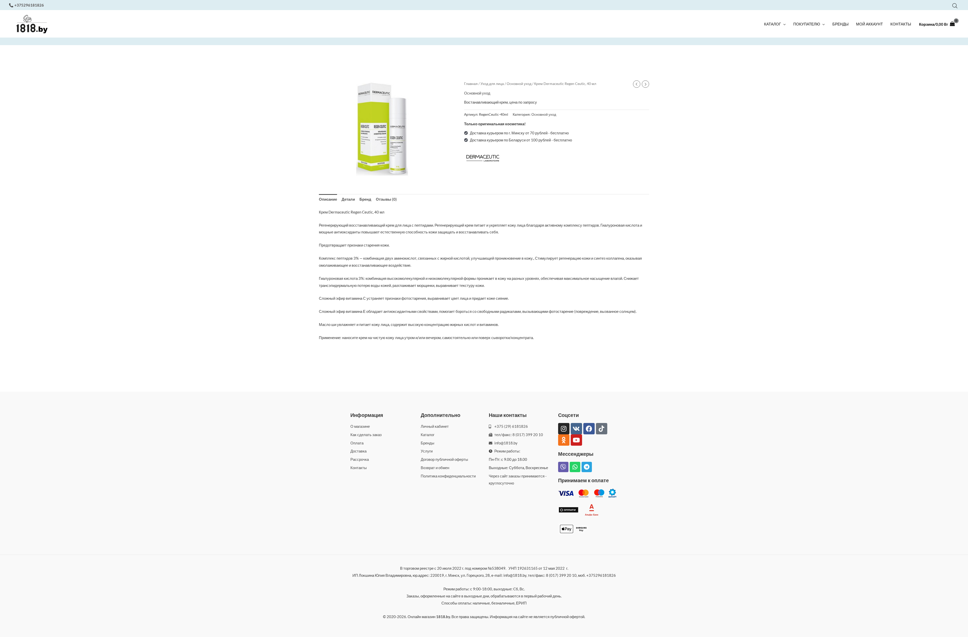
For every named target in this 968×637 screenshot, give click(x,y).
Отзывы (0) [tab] (386, 199)
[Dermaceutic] (483, 158)
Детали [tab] (348, 199)
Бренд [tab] (365, 199)
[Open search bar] (954, 5)
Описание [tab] (328, 199)
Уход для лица (492, 83)
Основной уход (519, 83)
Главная (471, 83)
